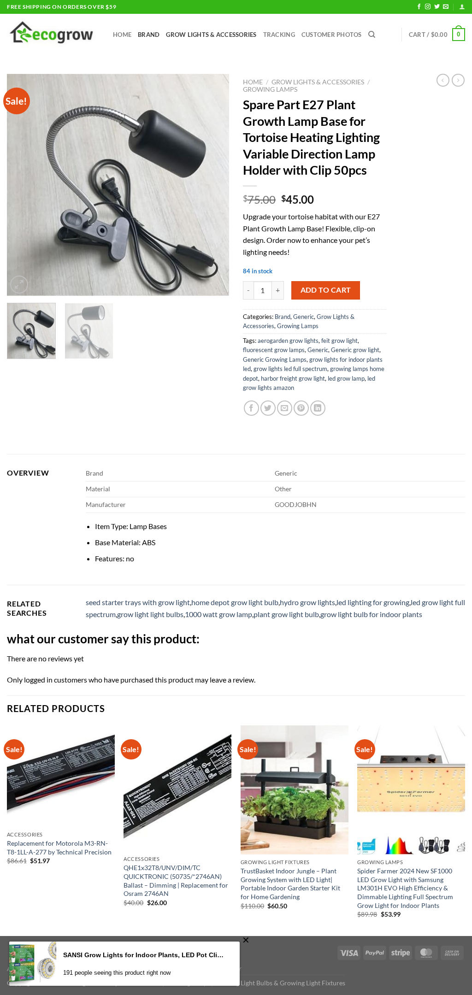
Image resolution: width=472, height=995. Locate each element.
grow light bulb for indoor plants (371, 614)
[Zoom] (19, 285)
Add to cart (326, 290)
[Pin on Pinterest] (301, 408)
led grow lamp (346, 378)
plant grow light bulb (286, 614)
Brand (148, 34)
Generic (303, 316)
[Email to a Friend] (284, 408)
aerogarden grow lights (288, 340)
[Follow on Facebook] (419, 7)
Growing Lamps (270, 89)
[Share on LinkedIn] (317, 408)
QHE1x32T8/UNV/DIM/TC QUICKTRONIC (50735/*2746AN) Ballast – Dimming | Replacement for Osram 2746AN (176, 880)
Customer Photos (331, 34)
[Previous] (23, 185)
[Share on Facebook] (251, 408)
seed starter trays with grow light (138, 602)
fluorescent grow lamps (274, 349)
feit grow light (339, 340)
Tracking (279, 34)
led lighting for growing (372, 602)
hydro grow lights (307, 602)
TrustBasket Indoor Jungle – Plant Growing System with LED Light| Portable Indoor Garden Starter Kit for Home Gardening (290, 884)
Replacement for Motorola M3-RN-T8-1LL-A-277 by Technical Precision (59, 847)
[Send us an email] (445, 7)
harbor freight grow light (293, 378)
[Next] (213, 185)
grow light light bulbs (150, 614)
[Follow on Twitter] (437, 7)
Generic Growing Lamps (275, 359)
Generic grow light (355, 349)
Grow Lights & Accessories (211, 34)
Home (122, 34)
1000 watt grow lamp (218, 614)
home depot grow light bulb (234, 602)
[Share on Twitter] (268, 408)
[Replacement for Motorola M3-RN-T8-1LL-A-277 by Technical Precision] (61, 776)
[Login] (462, 6)
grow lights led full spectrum (290, 368)
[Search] (371, 34)
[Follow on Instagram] (428, 7)
